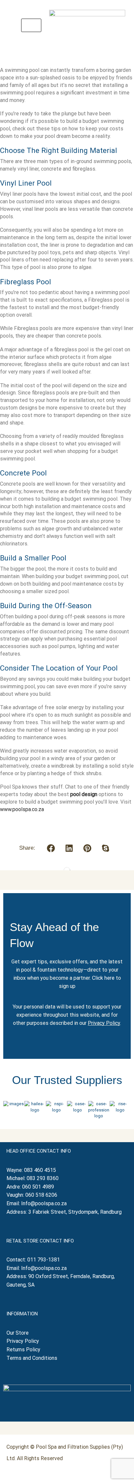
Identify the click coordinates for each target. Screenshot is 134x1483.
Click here (103, 978)
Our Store (18, 1333)
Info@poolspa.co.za (44, 1203)
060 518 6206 (41, 1195)
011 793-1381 (43, 1260)
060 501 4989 (38, 1187)
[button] (31, 25)
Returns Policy (24, 1349)
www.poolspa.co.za (22, 809)
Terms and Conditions (32, 1358)
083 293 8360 (43, 1178)
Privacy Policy (104, 1023)
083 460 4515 (40, 1170)
